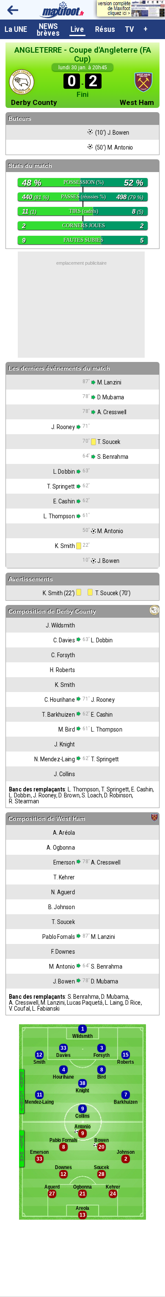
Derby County (34, 102)
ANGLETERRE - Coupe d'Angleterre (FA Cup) (82, 54)
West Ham (137, 102)
